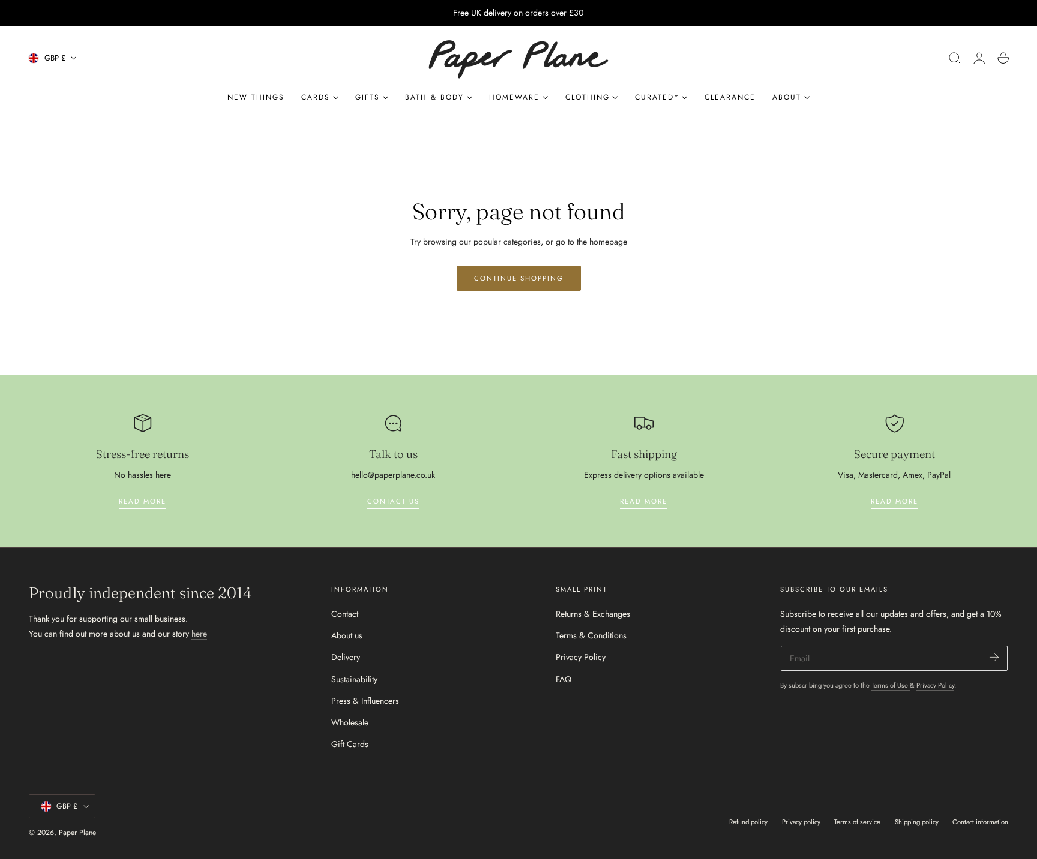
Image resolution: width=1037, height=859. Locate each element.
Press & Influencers (365, 701)
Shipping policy (917, 822)
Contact (344, 614)
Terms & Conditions (591, 636)
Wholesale (349, 723)
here (199, 634)
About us (346, 636)
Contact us (393, 501)
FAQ (563, 679)
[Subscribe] (994, 657)
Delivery (345, 658)
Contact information (980, 822)
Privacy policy (801, 822)
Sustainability (354, 679)
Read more (142, 501)
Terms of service (857, 822)
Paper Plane (77, 832)
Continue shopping (519, 278)
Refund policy (748, 822)
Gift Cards (349, 745)
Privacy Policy (581, 658)
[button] (955, 58)
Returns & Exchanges (593, 614)
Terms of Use (890, 685)
